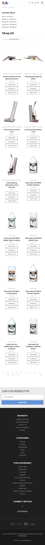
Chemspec (22, 475)
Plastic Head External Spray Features (11, 78)
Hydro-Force (22, 467)
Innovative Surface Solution (22, 483)
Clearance (22, 455)
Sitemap (22, 430)
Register (26, 427)
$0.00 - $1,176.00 (7, 17)
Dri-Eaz (22, 480)
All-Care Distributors (22, 478)
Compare (11, 89)
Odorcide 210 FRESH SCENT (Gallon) (33, 184)
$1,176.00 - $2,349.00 (9, 19)
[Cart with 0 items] (38, 2)
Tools (22, 452)
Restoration (22, 447)
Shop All (22, 442)
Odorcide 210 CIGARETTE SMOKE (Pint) (33, 346)
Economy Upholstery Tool (33, 131)
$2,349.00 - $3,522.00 (9, 22)
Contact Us (22, 425)
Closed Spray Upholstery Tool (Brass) (11, 185)
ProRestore (22, 488)
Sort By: (5, 39)
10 (8, 375)
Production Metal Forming (23, 491)
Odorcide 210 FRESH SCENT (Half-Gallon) (11, 239)
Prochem (23, 472)
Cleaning (22, 444)
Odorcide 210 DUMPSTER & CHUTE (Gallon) (12, 346)
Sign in (18, 427)
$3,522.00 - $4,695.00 (9, 25)
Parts (22, 450)
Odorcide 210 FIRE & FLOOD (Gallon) (33, 292)
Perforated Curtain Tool (12, 131)
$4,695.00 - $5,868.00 (9, 27)
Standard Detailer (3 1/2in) (33, 78)
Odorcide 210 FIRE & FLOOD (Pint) (12, 292)
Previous (3, 543)
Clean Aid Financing (22, 422)
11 (12, 375)
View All (22, 494)
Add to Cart (11, 92)
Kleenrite (22, 486)
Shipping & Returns (22, 419)
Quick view (11, 84)
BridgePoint (22, 469)
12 (17, 375)
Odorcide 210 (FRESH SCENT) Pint (33, 239)
